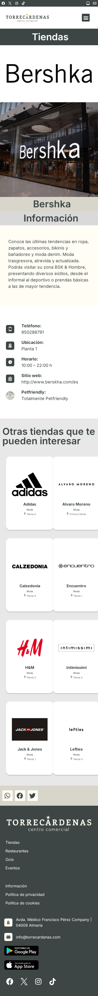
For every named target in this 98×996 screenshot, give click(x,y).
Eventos (12, 868)
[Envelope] (94, 3)
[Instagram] (16, 3)
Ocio (9, 859)
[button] (86, 18)
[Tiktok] (23, 3)
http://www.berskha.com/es (49, 381)
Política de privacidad (24, 894)
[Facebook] (3, 3)
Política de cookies (22, 903)
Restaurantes (16, 851)
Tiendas (12, 842)
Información (16, 886)
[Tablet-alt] (88, 3)
